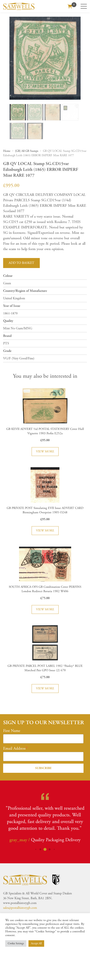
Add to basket (21, 263)
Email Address (14, 748)
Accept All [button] (36, 943)
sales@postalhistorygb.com (20, 908)
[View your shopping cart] (70, 6)
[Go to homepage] (19, 6)
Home (6, 151)
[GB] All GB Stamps (26, 151)
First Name (11, 730)
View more (45, 451)
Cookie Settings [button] (16, 943)
